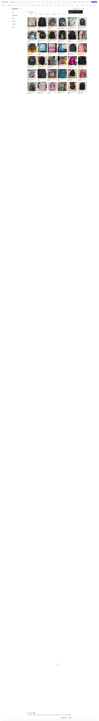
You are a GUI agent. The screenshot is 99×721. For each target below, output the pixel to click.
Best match (83, 8)
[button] (87, 2)
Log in (83, 1)
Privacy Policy (69, 714)
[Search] (75, 2)
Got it (70, 717)
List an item (94, 1)
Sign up (79, 1)
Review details (63, 717)
